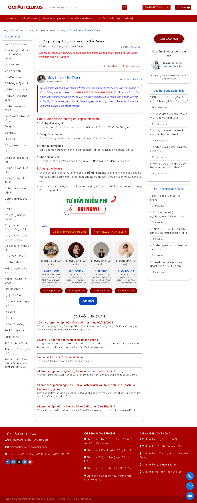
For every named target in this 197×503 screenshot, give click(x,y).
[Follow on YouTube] (30, 462)
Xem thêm (88, 300)
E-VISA (8, 208)
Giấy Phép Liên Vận (15, 255)
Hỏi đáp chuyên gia (82, 18)
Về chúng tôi (30, 18)
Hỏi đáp (20, 30)
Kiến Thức (115, 18)
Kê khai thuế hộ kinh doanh (16, 280)
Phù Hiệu (9, 317)
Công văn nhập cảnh (16, 145)
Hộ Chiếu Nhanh (14, 262)
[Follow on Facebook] (7, 462)
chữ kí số (10, 151)
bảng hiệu (10, 132)
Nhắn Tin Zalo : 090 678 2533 (110, 231)
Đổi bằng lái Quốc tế (16, 83)
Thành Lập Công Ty (16, 342)
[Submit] (124, 7)
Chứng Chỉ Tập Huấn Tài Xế (41, 30)
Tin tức (101, 18)
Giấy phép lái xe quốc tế (17, 247)
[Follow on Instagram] (13, 462)
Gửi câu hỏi (169, 38)
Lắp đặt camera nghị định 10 (17, 303)
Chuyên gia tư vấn (51, 290)
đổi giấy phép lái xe (16, 44)
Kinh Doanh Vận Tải (16, 288)
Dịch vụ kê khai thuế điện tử (16, 190)
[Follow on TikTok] (19, 462)
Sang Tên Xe (12, 336)
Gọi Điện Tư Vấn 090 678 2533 (69, 231)
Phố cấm (10, 311)
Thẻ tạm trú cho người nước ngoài (17, 351)
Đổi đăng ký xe (13, 77)
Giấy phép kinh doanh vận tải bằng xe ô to (17, 227)
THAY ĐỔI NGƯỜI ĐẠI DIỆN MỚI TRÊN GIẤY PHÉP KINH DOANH (16, 363)
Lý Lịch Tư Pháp (13, 295)
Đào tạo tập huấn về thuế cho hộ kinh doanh (16, 54)
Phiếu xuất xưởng (14, 324)
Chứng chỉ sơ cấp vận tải (17, 159)
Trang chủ (11, 18)
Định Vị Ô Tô (12, 64)
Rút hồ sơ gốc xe (14, 330)
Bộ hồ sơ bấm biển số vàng (17, 118)
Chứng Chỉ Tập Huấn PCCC (16, 169)
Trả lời (43, 226)
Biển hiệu (10, 138)
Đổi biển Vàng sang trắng (16, 108)
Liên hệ (129, 18)
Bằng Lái (10, 126)
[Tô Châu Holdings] (24, 7)
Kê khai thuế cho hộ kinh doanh (16, 270)
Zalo (189, 486)
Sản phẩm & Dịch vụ (53, 18)
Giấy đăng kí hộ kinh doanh (16, 217)
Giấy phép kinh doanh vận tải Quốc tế (17, 237)
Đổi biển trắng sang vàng (16, 97)
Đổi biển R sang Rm (16, 89)
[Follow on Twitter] (24, 462)
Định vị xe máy (13, 70)
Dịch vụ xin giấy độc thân (16, 200)
